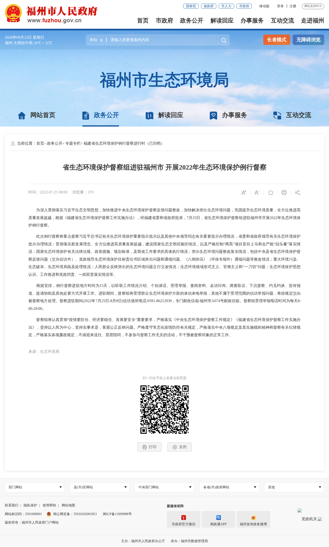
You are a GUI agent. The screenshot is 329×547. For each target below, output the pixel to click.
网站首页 (42, 115)
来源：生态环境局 (43, 351)
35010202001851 (85, 514)
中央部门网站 (148, 487)
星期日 (38, 37)
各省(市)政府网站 (216, 487)
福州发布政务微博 (253, 524)
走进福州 (312, 20)
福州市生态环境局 (164, 80)
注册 (293, 6)
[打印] (284, 192)
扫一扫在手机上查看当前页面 (164, 378)
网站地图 (68, 505)
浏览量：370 (82, 192)
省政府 (209, 6)
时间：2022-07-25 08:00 (47, 192)
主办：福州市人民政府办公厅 (143, 541)
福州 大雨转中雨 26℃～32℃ (29, 43)
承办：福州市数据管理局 (189, 541)
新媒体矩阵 (175, 506)
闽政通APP (218, 524)
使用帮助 (49, 505)
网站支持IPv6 (313, 6)
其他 (271, 487)
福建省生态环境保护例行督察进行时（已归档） (124, 143)
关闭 (183, 447)
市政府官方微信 (183, 524)
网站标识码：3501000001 (23, 514)
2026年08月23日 (18, 37)
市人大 (226, 6)
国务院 (191, 6)
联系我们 (11, 505)
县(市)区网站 (83, 487)
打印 (153, 447)
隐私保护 (30, 505)
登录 (280, 6)
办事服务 (252, 20)
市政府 (164, 20)
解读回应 (222, 20)
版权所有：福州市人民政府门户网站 (32, 522)
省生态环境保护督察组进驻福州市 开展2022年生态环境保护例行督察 (165, 167)
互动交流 (282, 20)
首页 (143, 20)
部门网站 (15, 487)
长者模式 (276, 39)
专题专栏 (73, 143)
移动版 (264, 6)
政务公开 (191, 20)
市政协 (244, 6)
